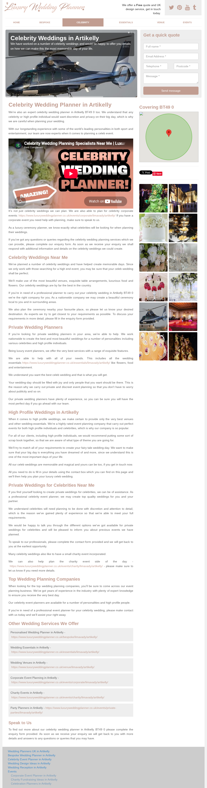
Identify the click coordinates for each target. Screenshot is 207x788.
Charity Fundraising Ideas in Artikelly (34, 779)
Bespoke (44, 22)
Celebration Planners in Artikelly (31, 783)
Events (187, 22)
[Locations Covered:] (7, 3)
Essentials (126, 22)
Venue (161, 22)
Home (16, 22)
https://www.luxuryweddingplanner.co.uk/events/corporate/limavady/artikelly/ (67, 215)
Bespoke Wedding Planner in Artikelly (31, 755)
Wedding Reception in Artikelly (27, 767)
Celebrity (83, 22)
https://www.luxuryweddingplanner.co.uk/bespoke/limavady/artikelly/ (54, 637)
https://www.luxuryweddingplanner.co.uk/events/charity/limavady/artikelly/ (56, 566)
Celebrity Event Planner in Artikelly (30, 759)
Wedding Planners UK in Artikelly (29, 751)
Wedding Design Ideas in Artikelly (29, 763)
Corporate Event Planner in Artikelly (33, 775)
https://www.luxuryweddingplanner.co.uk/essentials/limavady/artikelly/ (66, 362)
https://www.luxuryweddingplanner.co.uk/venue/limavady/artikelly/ (52, 667)
